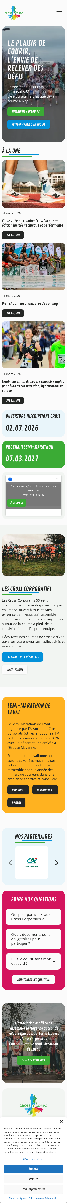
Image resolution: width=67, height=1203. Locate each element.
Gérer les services (32, 1159)
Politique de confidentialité (42, 1198)
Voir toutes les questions (33, 980)
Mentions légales (18, 1198)
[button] (61, 1121)
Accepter (33, 1169)
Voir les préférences (34, 1189)
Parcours (18, 790)
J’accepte (16, 503)
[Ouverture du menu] (59, 13)
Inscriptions (14, 670)
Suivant (56, 862)
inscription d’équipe (26, 112)
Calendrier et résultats (22, 657)
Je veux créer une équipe (28, 125)
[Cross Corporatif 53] (14, 12)
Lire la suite (15, 236)
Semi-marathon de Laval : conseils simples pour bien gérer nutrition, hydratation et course (33, 386)
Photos (16, 803)
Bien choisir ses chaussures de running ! (31, 303)
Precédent (10, 862)
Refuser (33, 1179)
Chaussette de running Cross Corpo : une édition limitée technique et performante (32, 223)
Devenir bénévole (34, 1060)
